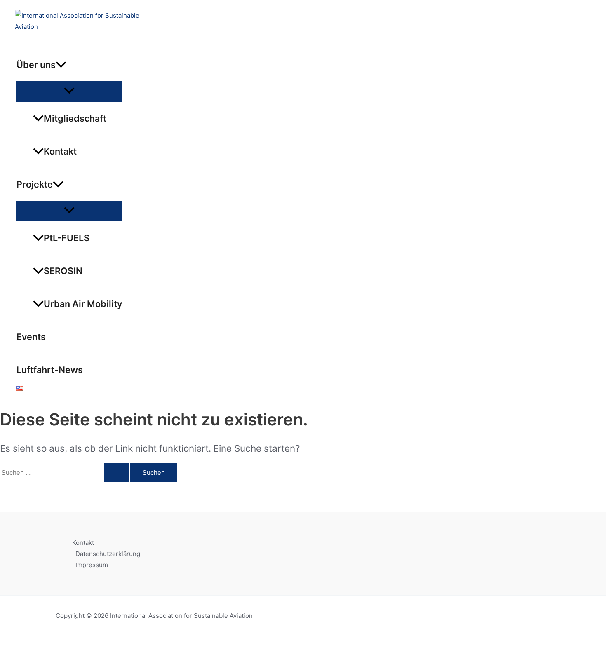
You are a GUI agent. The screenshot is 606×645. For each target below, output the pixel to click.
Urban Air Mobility (83, 303)
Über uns (36, 64)
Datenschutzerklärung (107, 554)
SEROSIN (63, 270)
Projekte (34, 184)
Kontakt (60, 151)
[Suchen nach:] (65, 472)
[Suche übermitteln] (116, 472)
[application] (61, 64)
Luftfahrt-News (49, 369)
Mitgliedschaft (75, 118)
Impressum (91, 565)
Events (31, 336)
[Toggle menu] (69, 91)
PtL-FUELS (66, 237)
